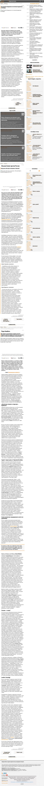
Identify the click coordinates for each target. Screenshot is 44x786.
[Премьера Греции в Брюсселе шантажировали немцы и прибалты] (29, 112)
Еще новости (34, 60)
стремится (19, 246)
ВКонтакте (4, 773)
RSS (2, 773)
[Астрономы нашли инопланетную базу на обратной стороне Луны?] (29, 228)
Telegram (3, 773)
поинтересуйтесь (5, 739)
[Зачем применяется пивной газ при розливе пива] (29, 183)
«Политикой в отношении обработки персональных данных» (21, 782)
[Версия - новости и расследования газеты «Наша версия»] (3, 1)
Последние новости (34, 3)
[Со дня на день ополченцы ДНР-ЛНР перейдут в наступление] (29, 157)
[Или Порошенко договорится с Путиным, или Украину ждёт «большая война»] (29, 138)
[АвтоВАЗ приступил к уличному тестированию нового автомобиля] (29, 95)
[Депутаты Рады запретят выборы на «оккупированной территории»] (29, 148)
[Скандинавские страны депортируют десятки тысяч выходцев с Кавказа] (29, 217)
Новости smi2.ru (3, 759)
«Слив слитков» (13, 526)
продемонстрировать (5, 219)
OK (22, 783)
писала (12, 737)
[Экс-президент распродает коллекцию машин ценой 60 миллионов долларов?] (29, 86)
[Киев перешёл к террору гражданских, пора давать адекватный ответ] (29, 191)
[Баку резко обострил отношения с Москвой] (29, 176)
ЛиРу (6, 773)
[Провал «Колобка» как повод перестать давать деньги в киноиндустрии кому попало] (29, 246)
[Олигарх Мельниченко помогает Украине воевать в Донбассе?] (29, 103)
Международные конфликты (13, 372)
